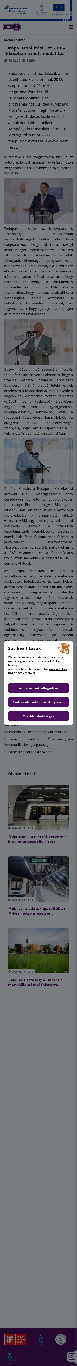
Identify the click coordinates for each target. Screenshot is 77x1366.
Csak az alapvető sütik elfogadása (38, 702)
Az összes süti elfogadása (38, 688)
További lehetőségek (38, 716)
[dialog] (38, 683)
